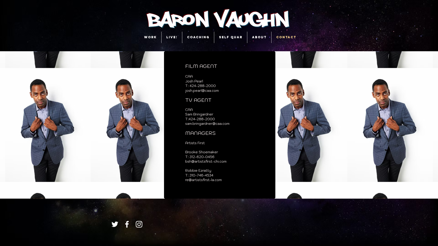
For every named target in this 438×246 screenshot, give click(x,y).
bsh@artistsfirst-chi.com (206, 161)
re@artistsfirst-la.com (203, 180)
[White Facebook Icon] (127, 224)
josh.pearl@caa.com (202, 90)
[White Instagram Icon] (139, 224)
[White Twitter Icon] (114, 224)
